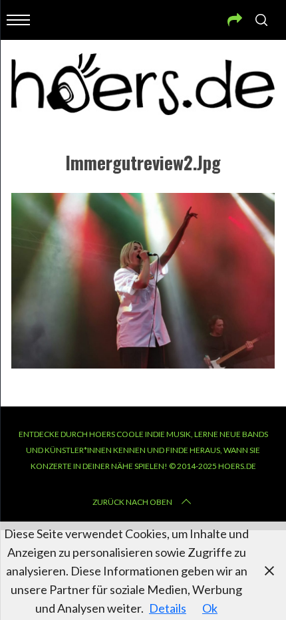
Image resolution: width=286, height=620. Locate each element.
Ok (209, 608)
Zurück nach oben (132, 502)
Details (167, 608)
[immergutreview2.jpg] (143, 364)
